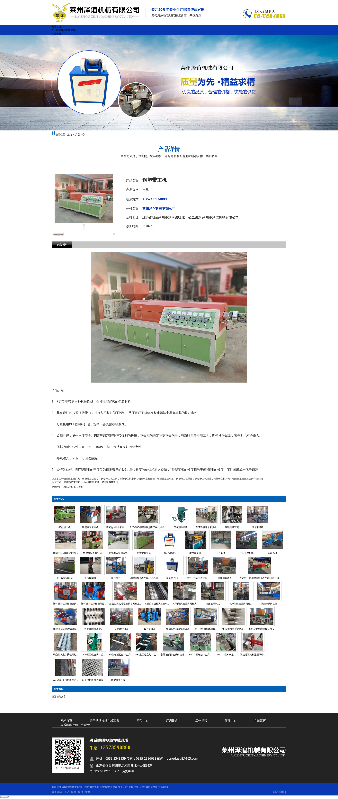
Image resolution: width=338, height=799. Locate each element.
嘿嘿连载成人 (225, 578)
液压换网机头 (213, 603)
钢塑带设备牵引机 (92, 552)
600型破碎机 (180, 527)
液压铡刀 (115, 578)
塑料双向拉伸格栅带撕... (93, 603)
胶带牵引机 (195, 552)
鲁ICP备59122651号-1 (105, 771)
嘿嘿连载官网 (232, 527)
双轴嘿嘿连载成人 (93, 629)
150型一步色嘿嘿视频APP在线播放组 (259, 578)
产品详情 (62, 244)
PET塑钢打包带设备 (206, 527)
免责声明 (128, 771)
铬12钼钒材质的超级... (233, 629)
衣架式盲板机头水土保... (156, 603)
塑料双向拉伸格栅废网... (65, 603)
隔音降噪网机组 (269, 603)
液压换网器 (90, 578)
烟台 (80, 792)
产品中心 (80, 134)
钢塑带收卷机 (144, 552)
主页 (69, 134)
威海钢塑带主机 (110, 482)
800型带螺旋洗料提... (94, 654)
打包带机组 (257, 527)
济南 (73, 792)
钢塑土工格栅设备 (118, 552)
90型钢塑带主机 (90, 527)
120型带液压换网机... (241, 603)
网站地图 (278, 792)
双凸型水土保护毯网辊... (65, 654)
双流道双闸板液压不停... (252, 654)
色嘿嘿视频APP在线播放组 (144, 578)
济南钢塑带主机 (72, 482)
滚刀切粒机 (169, 552)
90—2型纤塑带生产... (200, 654)
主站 (66, 792)
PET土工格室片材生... (198, 578)
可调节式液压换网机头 (185, 603)
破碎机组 (272, 552)
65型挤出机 (64, 527)
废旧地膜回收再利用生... (65, 552)
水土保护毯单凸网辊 (92, 680)
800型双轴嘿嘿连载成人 (261, 629)
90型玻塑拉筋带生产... (120, 654)
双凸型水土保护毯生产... (65, 680)
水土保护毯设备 (64, 578)
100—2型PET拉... (226, 654)
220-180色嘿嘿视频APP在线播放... (148, 527)
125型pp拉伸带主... (116, 527)
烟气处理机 (150, 629)
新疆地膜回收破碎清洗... (173, 654)
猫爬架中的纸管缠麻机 (178, 629)
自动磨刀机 (172, 578)
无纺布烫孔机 (122, 629)
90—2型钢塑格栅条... (206, 629)
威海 (87, 792)
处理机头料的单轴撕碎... (65, 629)
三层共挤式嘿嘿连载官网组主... (125, 603)
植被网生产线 (118, 680)
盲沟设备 (221, 552)
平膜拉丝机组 (247, 552)
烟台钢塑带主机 (91, 482)
